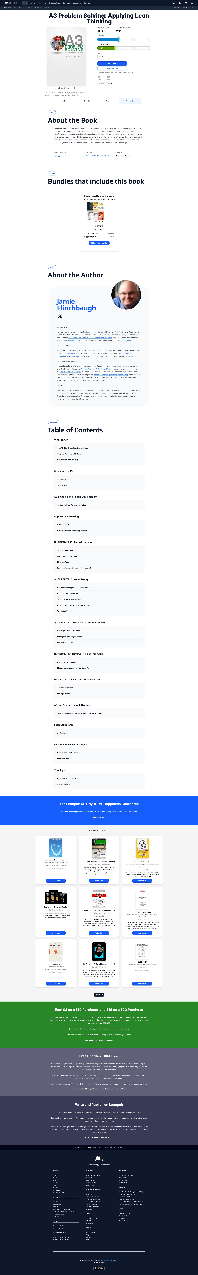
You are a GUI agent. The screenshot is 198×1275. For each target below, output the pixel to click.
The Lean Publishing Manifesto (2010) (131, 1204)
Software (92, 155)
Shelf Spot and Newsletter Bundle (64, 1211)
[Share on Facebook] (59, 156)
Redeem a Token (58, 1192)
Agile (86, 155)
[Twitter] (60, 316)
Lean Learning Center (94, 332)
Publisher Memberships (61, 1239)
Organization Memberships (62, 1237)
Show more (99, 995)
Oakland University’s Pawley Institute (96, 369)
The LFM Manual (91, 1204)
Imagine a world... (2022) (127, 1199)
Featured (7, 8)
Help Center (123, 1182)
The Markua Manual (92, 1206)
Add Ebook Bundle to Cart (99, 243)
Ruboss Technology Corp (109, 1260)
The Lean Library (73, 341)
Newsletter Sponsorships (61, 1209)
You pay (100, 53)
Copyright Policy (124, 1216)
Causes (88, 1220)
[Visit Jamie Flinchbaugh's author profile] (126, 295)
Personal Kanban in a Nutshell (55, 860)
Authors (33, 3)
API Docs (89, 1209)
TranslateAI (56, 1216)
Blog (87, 1235)
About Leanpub (91, 1232)
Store (24, 3)
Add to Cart (112, 63)
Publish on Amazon (59, 1214)
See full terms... (99, 817)
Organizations (54, 3)
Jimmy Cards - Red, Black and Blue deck (99, 910)
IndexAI (55, 1206)
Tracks (46, 8)
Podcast (176, 8)
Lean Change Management (142, 861)
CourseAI (56, 1201)
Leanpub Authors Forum (94, 1199)
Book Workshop (58, 1225)
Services (66, 3)
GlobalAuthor (57, 1204)
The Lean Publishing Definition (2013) (131, 1201)
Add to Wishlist (112, 68)
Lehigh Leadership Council (70, 372)
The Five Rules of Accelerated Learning (99, 862)
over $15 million (94, 1035)
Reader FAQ (123, 1180)
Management (101, 155)
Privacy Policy (123, 1218)
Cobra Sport (75, 356)
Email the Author (122, 156)
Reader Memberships (126, 1175)
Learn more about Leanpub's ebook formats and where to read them (99, 1089)
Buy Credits (123, 1178)
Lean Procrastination (142, 912)
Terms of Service (124, 1213)
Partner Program (91, 1218)
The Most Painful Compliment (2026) (131, 1192)
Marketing (77, 3)
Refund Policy (123, 1220)
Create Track (90, 1185)
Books (21, 8)
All (15, 8)
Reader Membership (129, 72)
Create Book (90, 1178)
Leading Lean (126, 341)
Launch (184, 8)
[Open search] (173, 2)
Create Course (91, 1182)
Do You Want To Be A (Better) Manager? (99, 964)
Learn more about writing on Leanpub (99, 1040)
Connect (87, 3)
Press (88, 1239)
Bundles (29, 8)
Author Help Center (92, 1197)
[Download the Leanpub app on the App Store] (99, 1268)
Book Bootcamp (58, 1228)
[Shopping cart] (186, 2)
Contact (88, 1237)
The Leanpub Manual (93, 1201)
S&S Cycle (130, 356)
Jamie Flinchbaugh (68, 88)
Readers (42, 3)
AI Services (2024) (125, 1197)
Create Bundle (90, 1180)
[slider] (118, 39)
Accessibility (90, 1223)
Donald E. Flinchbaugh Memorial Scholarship (111, 375)
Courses (38, 8)
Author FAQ (89, 1194)
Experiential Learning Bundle (55, 907)
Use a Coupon (57, 1190)
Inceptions (56, 964)
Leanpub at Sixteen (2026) (127, 1194)
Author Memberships (93, 1175)
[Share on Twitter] (55, 156)
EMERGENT (142, 962)
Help (192, 8)
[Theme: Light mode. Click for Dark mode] (179, 2)
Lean (109, 155)
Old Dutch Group (74, 353)
